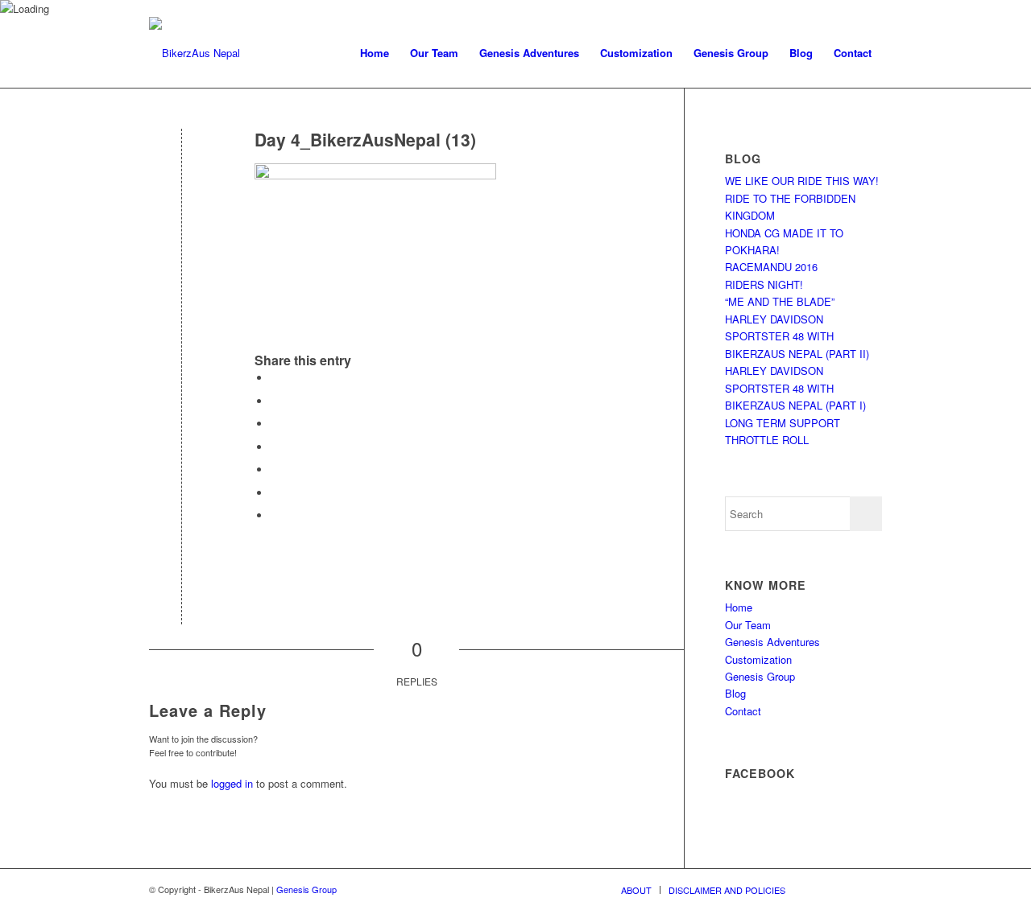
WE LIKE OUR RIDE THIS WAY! (802, 180)
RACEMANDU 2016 (771, 266)
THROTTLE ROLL (767, 439)
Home (738, 607)
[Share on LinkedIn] (275, 469)
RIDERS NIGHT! (764, 284)
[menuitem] (375, 53)
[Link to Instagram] (870, 889)
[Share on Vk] (275, 492)
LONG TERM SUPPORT (782, 422)
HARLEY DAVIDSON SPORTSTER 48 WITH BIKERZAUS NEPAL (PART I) (795, 388)
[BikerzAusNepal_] (194, 53)
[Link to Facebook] (846, 889)
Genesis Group (760, 676)
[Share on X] (275, 401)
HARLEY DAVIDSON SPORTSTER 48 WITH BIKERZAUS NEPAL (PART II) (797, 336)
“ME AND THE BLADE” (779, 301)
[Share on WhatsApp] (275, 423)
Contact (743, 711)
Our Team (748, 624)
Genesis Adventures (772, 641)
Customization (758, 659)
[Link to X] (821, 889)
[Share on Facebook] (275, 377)
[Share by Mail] (275, 515)
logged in (232, 783)
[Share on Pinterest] (275, 447)
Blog (735, 693)
